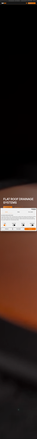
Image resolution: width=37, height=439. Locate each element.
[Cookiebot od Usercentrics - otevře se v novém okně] (32, 209)
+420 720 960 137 (17, 0)
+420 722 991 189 (29, 0)
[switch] (14, 225)
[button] (26, 3)
